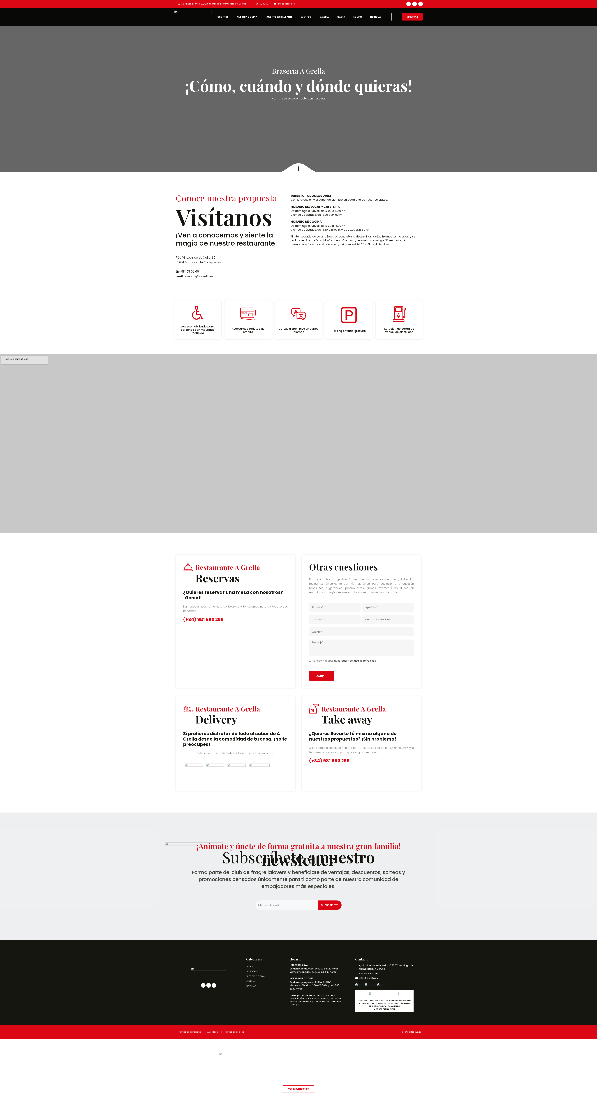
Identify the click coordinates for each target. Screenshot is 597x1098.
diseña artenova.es (411, 1032)
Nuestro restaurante (279, 16)
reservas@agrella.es (198, 276)
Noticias (375, 16)
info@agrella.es (337, 592)
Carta (341, 16)
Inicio (249, 966)
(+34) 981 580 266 (203, 619)
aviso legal (340, 661)
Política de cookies (234, 1032)
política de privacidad (362, 661)
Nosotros (222, 16)
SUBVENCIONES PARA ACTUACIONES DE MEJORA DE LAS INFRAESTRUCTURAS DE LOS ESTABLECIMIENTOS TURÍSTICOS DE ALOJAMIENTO (384, 1003)
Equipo (357, 16)
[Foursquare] (420, 4)
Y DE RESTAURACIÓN (384, 1009)
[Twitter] (414, 4)
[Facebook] (408, 4)
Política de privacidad (190, 1032)
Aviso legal (212, 1032)
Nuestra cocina (247, 16)
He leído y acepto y (344, 661)
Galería (324, 16)
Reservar (412, 16)
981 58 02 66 (190, 271)
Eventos (306, 16)
